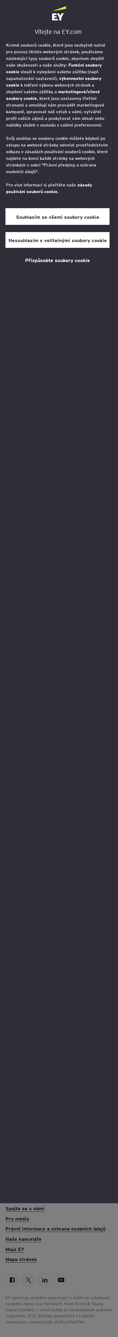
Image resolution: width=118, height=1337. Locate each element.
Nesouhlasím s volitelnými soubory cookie (57, 240)
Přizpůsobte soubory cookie (57, 260)
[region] (59, 601)
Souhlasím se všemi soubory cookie (57, 216)
